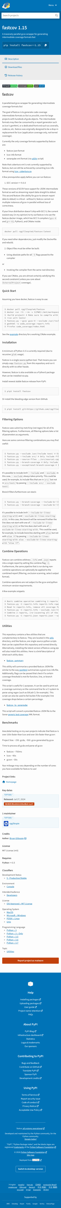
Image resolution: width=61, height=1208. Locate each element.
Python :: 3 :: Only (15, 933)
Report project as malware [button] (30, 960)
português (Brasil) (50, 1184)
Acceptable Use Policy (29, 1110)
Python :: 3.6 (12, 939)
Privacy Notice (29, 1106)
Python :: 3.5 (12, 936)
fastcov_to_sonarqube (17, 705)
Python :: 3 (12, 930)
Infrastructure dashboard (29, 1035)
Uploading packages (29, 1003)
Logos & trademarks (30, 1042)
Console (10, 886)
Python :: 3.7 (12, 943)
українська (12, 1187)
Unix (9, 921)
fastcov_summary (15, 660)
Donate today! (31, 1139)
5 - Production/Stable (17, 878)
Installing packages (29, 999)
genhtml (23, 670)
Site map (30, 1155)
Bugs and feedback (30, 1063)
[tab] (30, 59)
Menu (51, 5)
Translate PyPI (29, 1070)
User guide (29, 1007)
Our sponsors (31, 1046)
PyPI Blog (29, 1031)
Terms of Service (29, 1094)
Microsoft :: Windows (16, 915)
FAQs (30, 1014)
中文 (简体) (42, 1187)
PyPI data (8, 795)
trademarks (19, 1147)
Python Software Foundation (42, 1147)
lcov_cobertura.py (23, 171)
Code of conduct (29, 1102)
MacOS (10, 912)
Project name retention (29, 1010)
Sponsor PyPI (30, 1074)
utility (34, 158)
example (14, 334)
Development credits (29, 1078)
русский (20, 1190)
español (21, 1184)
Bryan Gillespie (17, 838)
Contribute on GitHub (29, 1067)
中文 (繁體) (53, 1187)
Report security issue (30, 1098)
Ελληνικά (23, 1187)
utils (52, 637)
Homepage (11, 782)
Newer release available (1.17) (19, 804)
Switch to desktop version (30, 1169)
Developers (12, 895)
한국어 (46, 1190)
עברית (28, 1190)
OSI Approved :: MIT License (19, 903)
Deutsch (32, 1187)
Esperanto (37, 1190)
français (30, 1184)
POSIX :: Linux (13, 918)
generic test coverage (18, 714)
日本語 (38, 1184)
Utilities (10, 951)
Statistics (30, 1038)
